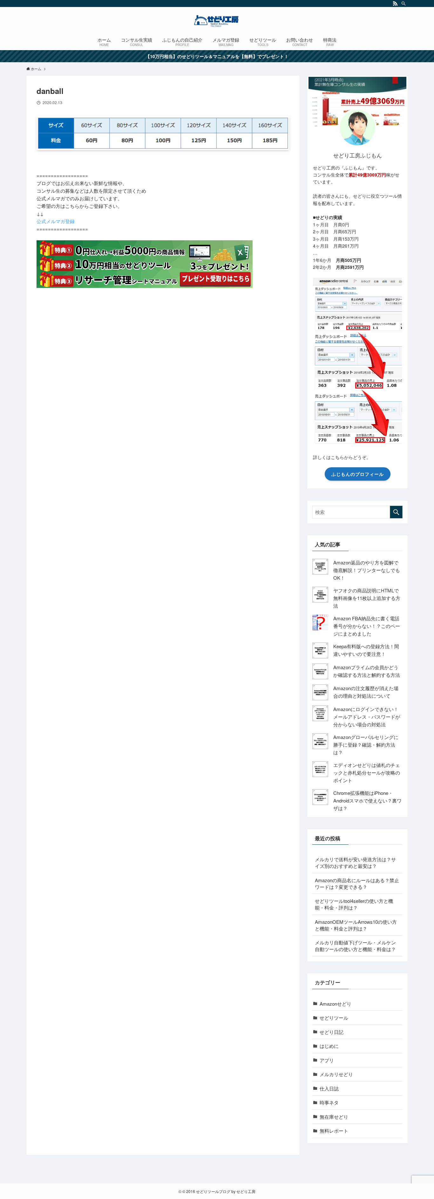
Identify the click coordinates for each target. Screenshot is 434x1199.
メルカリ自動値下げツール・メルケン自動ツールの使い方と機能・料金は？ (355, 945)
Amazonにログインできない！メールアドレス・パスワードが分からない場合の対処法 (366, 717)
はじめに (329, 1045)
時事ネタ (329, 1102)
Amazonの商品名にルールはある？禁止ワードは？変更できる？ (357, 883)
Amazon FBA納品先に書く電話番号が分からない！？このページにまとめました (366, 626)
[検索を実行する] (396, 512)
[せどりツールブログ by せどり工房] (217, 21)
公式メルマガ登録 (56, 221)
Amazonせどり (335, 1003)
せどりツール (334, 1017)
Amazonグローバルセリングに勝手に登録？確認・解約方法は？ (365, 745)
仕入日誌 (329, 1088)
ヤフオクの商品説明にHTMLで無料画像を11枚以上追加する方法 (366, 598)
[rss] (395, 3)
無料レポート (334, 1130)
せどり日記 (331, 1032)
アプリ (327, 1060)
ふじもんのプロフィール (357, 474)
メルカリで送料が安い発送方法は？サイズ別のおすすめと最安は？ (355, 862)
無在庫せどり (334, 1116)
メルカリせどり (336, 1074)
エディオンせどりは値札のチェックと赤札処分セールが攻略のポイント (366, 772)
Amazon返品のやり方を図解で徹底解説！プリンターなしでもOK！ (366, 570)
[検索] (403, 3)
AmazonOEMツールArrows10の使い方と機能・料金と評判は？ (356, 925)
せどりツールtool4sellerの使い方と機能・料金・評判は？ (354, 904)
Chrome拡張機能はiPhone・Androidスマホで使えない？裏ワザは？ (367, 800)
